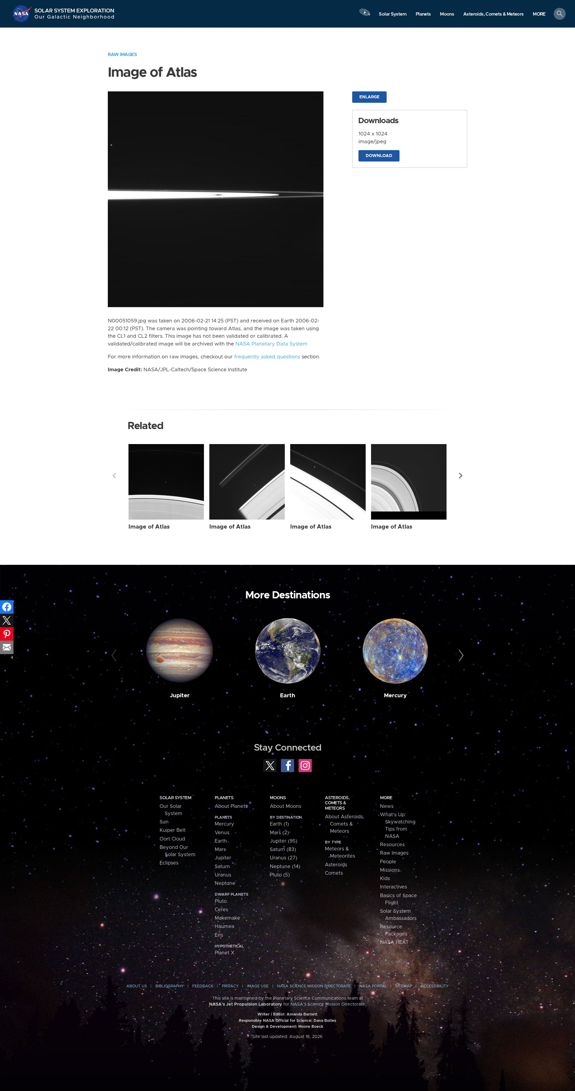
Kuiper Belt (173, 830)
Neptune (225, 883)
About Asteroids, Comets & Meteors (344, 824)
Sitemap (403, 986)
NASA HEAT (394, 942)
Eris (219, 935)
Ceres (221, 909)
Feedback (202, 986)
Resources (392, 844)
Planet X (224, 952)
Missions (390, 870)
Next (460, 475)
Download (379, 156)
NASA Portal (373, 986)
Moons (278, 798)
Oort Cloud (172, 839)
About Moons (285, 806)
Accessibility (434, 986)
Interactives (393, 887)
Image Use (258, 986)
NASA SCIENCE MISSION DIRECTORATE (314, 986)
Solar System (175, 798)
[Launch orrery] (365, 15)
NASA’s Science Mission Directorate (327, 1004)
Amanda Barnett (302, 1014)
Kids (385, 878)
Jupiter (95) (283, 841)
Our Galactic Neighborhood (74, 18)
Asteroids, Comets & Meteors (337, 803)
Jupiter (180, 695)
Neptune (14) (285, 866)
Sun (164, 822)
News (387, 806)
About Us (136, 986)
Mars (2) (279, 832)
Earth (287, 695)
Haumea (224, 926)
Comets (334, 873)
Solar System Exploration (74, 8)
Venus (222, 832)
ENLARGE (369, 97)
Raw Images (122, 54)
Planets (224, 798)
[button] (539, 14)
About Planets (231, 806)
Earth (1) (279, 824)
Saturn (222, 866)
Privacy (230, 986)
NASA (22, 13)
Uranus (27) (283, 857)
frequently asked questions (267, 357)
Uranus (223, 875)
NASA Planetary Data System (271, 344)
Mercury (395, 695)
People (388, 861)
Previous (114, 475)
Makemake (227, 918)
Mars (220, 849)
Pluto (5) (280, 875)
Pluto (221, 901)
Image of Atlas (149, 527)
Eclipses (169, 863)
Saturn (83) (283, 849)
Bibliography (169, 986)
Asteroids (336, 864)
